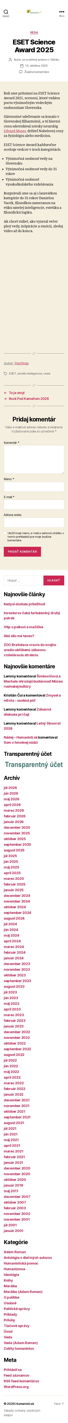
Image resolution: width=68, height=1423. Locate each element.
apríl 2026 (12, 805)
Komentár (11, 443)
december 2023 (17, 964)
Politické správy (17, 1309)
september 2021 (17, 1117)
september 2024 (17, 913)
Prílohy (9, 1320)
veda (46, 373)
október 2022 (15, 1043)
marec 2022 (14, 1083)
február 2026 (15, 816)
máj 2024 (11, 935)
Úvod (8, 1331)
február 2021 (14, 1157)
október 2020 (15, 1180)
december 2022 (17, 1032)
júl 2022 (10, 1060)
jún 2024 (11, 930)
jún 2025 (11, 862)
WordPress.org (16, 1387)
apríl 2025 (12, 873)
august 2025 (14, 850)
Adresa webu (12, 515)
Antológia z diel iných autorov (28, 1258)
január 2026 (14, 822)
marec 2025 (14, 879)
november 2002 (17, 1214)
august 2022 (14, 1055)
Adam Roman (15, 1252)
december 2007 (17, 1197)
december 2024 (17, 896)
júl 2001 (10, 1225)
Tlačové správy (16, 1326)
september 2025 (17, 844)
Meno (9, 479)
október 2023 (15, 975)
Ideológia (11, 1275)
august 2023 (14, 986)
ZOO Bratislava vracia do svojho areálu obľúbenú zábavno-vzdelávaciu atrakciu (30, 650)
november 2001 (17, 1219)
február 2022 (14, 1089)
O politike (11, 1297)
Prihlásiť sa (13, 1370)
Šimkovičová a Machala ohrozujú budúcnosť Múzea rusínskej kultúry (33, 681)
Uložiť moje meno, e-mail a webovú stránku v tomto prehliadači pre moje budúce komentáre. (36, 536)
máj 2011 (11, 1191)
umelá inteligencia (29, 373)
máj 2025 (11, 867)
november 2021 (16, 1106)
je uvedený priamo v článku (40, 59)
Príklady (10, 1314)
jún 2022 (11, 1066)
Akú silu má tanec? (19, 636)
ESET (12, 373)
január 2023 (14, 1026)
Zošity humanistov (19, 1348)
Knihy (8, 1280)
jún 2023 (11, 998)
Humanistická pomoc (21, 1263)
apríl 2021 (12, 1146)
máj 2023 (11, 1004)
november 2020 (17, 1174)
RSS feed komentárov (21, 1381)
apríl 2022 (12, 1077)
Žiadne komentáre (36, 72)
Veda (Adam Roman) (21, 1343)
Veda (34, 32)
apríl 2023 (12, 1009)
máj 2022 (11, 1072)
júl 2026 (10, 788)
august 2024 (14, 918)
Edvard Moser (15, 131)
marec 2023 (14, 1015)
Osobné (10, 1303)
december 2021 (17, 1100)
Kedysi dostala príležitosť (24, 604)
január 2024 (14, 958)
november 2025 (17, 833)
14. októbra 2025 (36, 65)
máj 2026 (11, 799)
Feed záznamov (16, 1375)
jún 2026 (11, 793)
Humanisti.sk (24, 1404)
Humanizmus (14, 1269)
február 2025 (15, 884)
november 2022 (17, 1038)
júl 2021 (10, 1128)
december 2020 (17, 1168)
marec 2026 (14, 810)
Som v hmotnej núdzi (21, 742)
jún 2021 (11, 1134)
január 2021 (13, 1163)
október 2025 (15, 839)
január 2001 (13, 1231)
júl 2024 (10, 924)
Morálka (10, 1286)
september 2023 (17, 981)
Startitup (22, 363)
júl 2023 (10, 992)
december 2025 (17, 827)
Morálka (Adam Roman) (23, 1292)
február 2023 (15, 1021)
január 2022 (13, 1094)
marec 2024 (14, 947)
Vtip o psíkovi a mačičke (23, 627)
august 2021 (14, 1123)
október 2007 (15, 1202)
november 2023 (17, 969)
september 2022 (17, 1049)
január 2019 (13, 1185)
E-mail (9, 497)
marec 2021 (13, 1151)
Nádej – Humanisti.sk (21, 737)
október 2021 (14, 1111)
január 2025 (14, 890)
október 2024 (15, 907)
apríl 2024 (12, 941)
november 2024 (17, 901)
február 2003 (15, 1208)
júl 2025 (10, 856)
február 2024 (15, 952)
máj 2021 (11, 1140)
